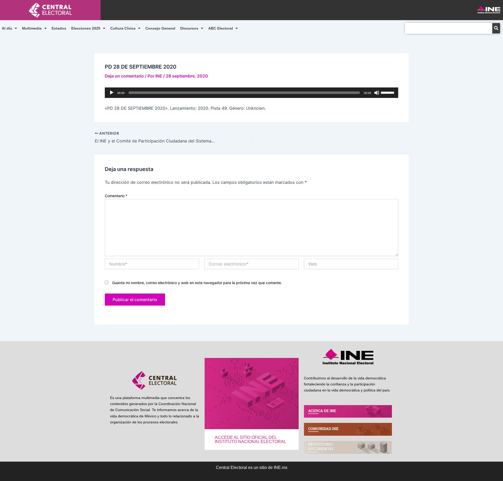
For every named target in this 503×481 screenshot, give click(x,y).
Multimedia (32, 28)
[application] (251, 92)
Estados (59, 28)
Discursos (189, 28)
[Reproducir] (111, 92)
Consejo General (160, 28)
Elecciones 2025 (85, 28)
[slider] (388, 92)
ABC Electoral (220, 28)
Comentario (116, 195)
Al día (7, 28)
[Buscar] (496, 28)
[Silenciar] (376, 92)
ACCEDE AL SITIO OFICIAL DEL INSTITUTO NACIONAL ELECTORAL (250, 439)
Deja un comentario (124, 76)
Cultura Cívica (122, 28)
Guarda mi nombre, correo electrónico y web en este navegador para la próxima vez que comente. (197, 282)
